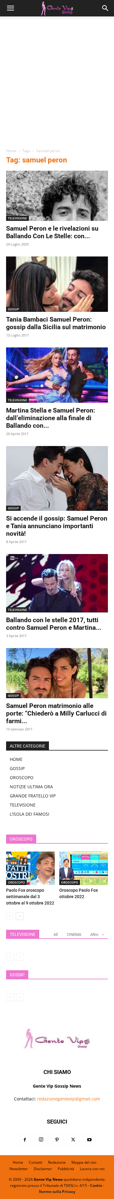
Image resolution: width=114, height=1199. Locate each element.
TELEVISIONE (17, 218)
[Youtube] (89, 1140)
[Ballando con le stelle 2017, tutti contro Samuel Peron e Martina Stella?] (57, 583)
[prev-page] (10, 916)
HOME (16, 759)
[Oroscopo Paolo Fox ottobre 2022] (83, 868)
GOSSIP (13, 309)
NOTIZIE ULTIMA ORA (31, 786)
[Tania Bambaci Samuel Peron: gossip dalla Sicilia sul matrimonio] (57, 284)
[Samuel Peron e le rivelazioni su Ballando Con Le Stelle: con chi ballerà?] (57, 196)
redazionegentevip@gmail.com (68, 1099)
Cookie (96, 1185)
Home (11, 150)
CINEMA (74, 934)
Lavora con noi (92, 1168)
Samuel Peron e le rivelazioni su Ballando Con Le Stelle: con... (52, 232)
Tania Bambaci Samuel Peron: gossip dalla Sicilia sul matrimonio (56, 323)
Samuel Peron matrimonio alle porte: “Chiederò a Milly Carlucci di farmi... (56, 713)
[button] (10, 8)
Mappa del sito (83, 1162)
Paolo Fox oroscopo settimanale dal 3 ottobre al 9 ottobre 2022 (30, 896)
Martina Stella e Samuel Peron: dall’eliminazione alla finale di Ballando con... (50, 418)
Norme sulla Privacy (57, 1191)
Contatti (35, 1162)
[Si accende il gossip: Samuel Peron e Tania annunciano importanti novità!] (57, 478)
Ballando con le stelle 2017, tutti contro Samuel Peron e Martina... (53, 623)
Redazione (57, 1162)
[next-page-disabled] (19, 956)
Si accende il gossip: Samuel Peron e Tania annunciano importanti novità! (56, 526)
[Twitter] (73, 1140)
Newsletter (18, 1168)
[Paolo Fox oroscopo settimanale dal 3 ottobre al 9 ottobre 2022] (30, 868)
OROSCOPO (21, 777)
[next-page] (19, 916)
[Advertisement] (57, 84)
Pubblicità (66, 1168)
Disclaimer (43, 1168)
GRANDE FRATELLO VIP (33, 796)
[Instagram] (41, 1140)
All (56, 934)
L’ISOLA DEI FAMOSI (29, 814)
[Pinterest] (57, 1140)
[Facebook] (25, 1140)
